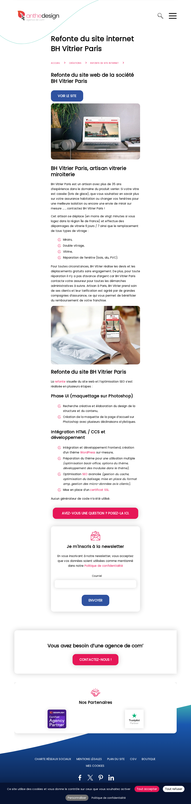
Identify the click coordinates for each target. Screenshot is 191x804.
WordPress (87, 452)
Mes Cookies (95, 766)
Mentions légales (89, 759)
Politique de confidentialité (103, 566)
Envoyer (95, 600)
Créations (75, 63)
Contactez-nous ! (95, 659)
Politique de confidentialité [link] (109, 798)
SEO (84, 474)
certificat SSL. (99, 490)
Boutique (148, 759)
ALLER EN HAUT (186, 678)
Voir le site (67, 96)
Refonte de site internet (104, 63)
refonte (60, 381)
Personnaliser (77, 798)
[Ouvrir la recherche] (160, 16)
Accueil (55, 63)
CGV (133, 759)
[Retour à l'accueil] (38, 15)
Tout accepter (147, 789)
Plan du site (116, 759)
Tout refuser (173, 789)
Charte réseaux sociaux (53, 759)
